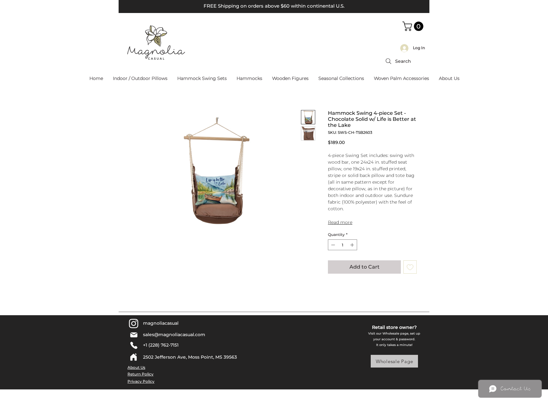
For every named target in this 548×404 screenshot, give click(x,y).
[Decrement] (332, 245)
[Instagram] (133, 323)
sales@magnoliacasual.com (174, 334)
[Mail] (133, 335)
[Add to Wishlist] (410, 267)
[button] (414, 26)
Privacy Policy (140, 381)
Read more (340, 222)
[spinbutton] (342, 245)
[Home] (133, 357)
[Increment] (352, 245)
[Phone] (133, 345)
